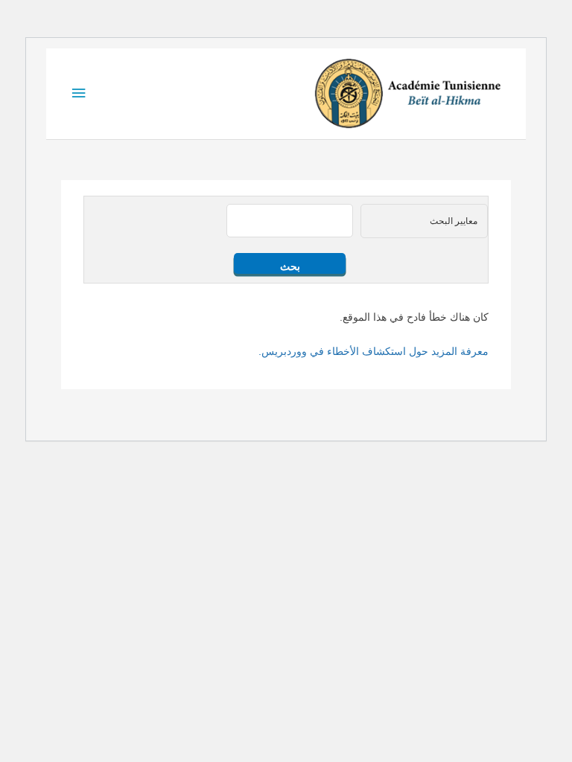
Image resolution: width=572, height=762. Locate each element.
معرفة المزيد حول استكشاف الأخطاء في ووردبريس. (373, 351)
